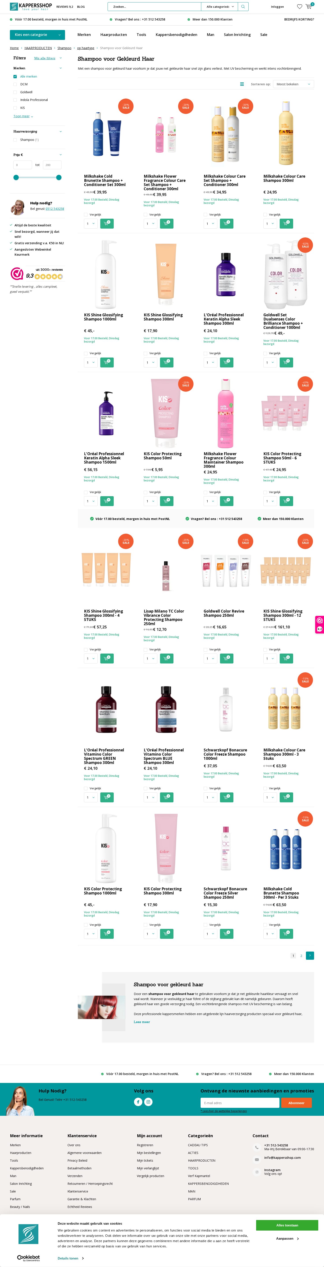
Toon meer (21, 116)
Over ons (73, 1145)
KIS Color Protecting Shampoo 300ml (163, 891)
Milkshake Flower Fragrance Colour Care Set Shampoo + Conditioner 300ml (165, 182)
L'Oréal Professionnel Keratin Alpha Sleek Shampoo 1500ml (104, 458)
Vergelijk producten (150, 1176)
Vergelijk (95, 214)
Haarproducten (114, 34)
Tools (141, 34)
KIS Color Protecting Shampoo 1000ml (103, 891)
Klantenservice (77, 1191)
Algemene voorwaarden (84, 1153)
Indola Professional (34, 100)
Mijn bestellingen (149, 1153)
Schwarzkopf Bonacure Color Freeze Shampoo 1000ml (225, 754)
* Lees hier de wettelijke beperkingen (224, 1111)
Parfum (15, 1199)
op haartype (85, 48)
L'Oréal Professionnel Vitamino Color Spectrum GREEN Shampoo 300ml (104, 756)
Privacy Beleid (77, 1160)
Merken (84, 34)
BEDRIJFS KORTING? (299, 19)
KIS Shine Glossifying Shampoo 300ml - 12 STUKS (282, 615)
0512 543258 (55, 209)
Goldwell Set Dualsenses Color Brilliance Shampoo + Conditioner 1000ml (283, 321)
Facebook (138, 1102)
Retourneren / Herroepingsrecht (90, 1183)
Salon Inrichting (237, 34)
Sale (263, 34)
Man (210, 34)
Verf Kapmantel (199, 1176)
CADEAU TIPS (198, 1145)
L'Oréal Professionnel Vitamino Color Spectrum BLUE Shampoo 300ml (164, 756)
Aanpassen (284, 1238)
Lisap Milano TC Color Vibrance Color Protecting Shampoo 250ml (164, 617)
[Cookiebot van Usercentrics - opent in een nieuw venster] (28, 1258)
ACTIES (193, 1153)
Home (14, 48)
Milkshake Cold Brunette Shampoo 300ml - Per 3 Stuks (281, 893)
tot (36, 165)
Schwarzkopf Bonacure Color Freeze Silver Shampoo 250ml (225, 893)
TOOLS (193, 1168)
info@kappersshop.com (282, 1157)
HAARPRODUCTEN (38, 48)
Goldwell (26, 92)
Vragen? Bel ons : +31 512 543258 (140, 19)
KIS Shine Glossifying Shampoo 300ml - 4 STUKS (103, 615)
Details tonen (68, 1258)
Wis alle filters (44, 58)
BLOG (81, 7)
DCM (24, 84)
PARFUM (194, 1199)
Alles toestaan (287, 1225)
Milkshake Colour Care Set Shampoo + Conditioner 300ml (225, 180)
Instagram (148, 1102)
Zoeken (243, 6)
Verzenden (74, 1176)
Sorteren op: (261, 84)
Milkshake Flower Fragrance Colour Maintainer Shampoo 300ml (224, 460)
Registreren (145, 1145)
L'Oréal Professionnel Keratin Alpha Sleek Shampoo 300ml (224, 319)
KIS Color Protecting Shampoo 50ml (163, 455)
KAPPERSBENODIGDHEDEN (208, 1183)
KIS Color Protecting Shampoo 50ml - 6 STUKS (282, 458)
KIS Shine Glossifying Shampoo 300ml (163, 317)
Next (310, 956)
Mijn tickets (145, 1160)
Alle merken (28, 76)
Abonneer (297, 1103)
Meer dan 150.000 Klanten (213, 19)
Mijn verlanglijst (148, 1168)
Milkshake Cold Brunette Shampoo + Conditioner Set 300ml (105, 180)
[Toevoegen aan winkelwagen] (107, 224)
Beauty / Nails (20, 1207)
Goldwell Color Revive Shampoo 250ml (224, 613)
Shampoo (64, 48)
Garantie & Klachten (81, 1199)
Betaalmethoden (79, 1168)
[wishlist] (299, 6)
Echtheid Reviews (79, 1207)
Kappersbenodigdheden (176, 34)
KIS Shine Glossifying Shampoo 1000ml (103, 317)
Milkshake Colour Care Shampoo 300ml (284, 178)
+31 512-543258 (276, 1145)
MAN (191, 1191)
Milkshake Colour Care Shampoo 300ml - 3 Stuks (284, 754)
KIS (22, 108)
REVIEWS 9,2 (64, 7)
